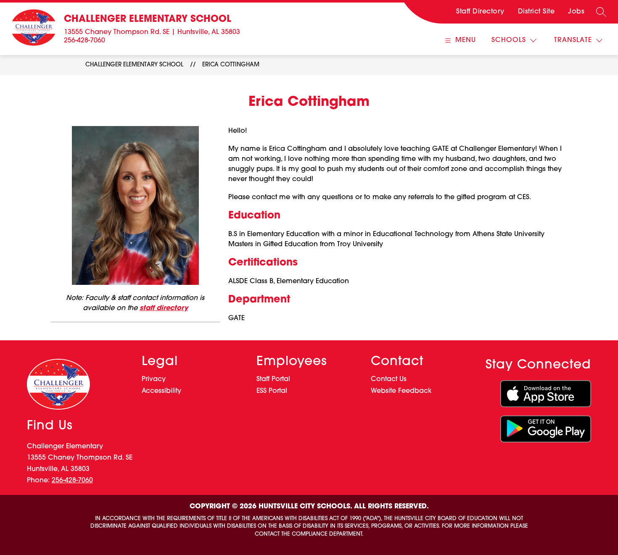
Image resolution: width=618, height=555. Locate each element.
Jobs (576, 11)
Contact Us (389, 379)
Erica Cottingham (230, 65)
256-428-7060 (84, 40)
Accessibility (161, 391)
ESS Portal (271, 391)
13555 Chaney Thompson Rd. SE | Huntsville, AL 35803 (152, 32)
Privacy (154, 379)
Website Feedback (401, 391)
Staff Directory (480, 11)
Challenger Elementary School (134, 65)
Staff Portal (273, 379)
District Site (536, 11)
